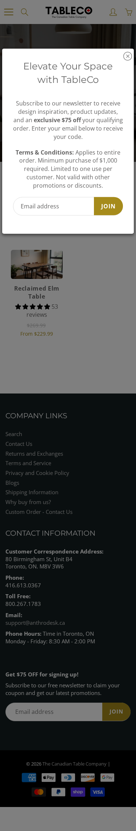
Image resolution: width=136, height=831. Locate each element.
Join (108, 206)
